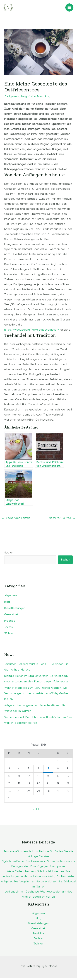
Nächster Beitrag (62, 518)
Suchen (8, 552)
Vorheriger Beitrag (16, 518)
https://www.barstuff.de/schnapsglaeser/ (31, 329)
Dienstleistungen (14, 608)
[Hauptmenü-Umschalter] (69, 7)
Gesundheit (11, 614)
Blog (24, 96)
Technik (8, 627)
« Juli (36, 809)
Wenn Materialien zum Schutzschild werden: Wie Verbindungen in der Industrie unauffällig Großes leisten (36, 693)
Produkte (10, 620)
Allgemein (13, 96)
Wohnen (9, 633)
